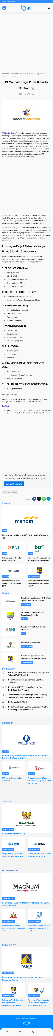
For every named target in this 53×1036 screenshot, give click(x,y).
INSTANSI (6, 576)
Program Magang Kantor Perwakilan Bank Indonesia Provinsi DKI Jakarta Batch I (25, 756)
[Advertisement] (26, 43)
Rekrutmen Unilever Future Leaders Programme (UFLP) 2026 (38, 928)
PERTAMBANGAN (34, 576)
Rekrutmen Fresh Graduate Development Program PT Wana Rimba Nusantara (38, 1002)
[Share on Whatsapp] (44, 499)
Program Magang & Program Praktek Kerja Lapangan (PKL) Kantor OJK (39, 780)
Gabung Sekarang (14, 484)
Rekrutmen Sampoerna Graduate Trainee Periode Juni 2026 (13, 928)
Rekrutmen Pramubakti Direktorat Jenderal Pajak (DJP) (12, 583)
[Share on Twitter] (39, 499)
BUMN (5, 531)
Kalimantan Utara (10, 492)
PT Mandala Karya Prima (11, 133)
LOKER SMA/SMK (26, 646)
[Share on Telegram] (48, 499)
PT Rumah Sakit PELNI (17, 702)
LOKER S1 (24, 619)
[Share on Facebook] (34, 499)
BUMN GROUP (25, 604)
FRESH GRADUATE (8, 898)
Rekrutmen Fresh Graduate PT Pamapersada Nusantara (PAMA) (38, 583)
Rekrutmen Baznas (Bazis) (30, 643)
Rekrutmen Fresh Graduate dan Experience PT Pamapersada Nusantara (12, 1002)
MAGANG (6, 751)
